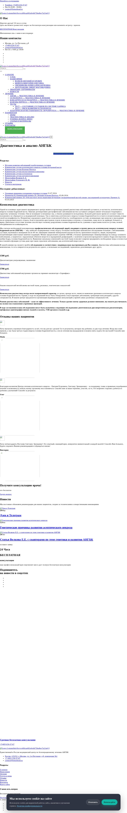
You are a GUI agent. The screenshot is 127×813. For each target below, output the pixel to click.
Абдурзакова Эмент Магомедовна (32, 87)
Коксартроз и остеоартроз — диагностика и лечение (37, 100)
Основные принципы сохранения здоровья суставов (26, 193)
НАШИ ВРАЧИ (16, 79)
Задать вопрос (6, 494)
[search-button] (24, 140)
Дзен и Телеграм (10, 515)
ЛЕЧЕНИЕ (9, 94)
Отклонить (93, 802)
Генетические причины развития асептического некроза (36, 527)
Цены (12, 115)
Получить (4, 798)
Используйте (109, 802)
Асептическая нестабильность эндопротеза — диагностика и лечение (47, 111)
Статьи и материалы (20, 121)
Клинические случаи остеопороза (18, 174)
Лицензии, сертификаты (22, 89)
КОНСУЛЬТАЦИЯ (14, 129)
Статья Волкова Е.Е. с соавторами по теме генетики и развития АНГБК (46, 539)
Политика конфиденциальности (29, 806)
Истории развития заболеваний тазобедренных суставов (28, 165)
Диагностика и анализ (22, 117)
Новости (8, 182)
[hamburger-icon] (1, 71)
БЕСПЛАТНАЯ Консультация (12, 29)
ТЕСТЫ (13, 104)
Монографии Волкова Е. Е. (16, 178)
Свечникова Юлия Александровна (32, 85)
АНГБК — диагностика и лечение (27, 96)
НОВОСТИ (14, 92)
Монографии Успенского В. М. (17, 180)
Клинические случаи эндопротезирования (22, 176)
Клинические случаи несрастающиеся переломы (24, 172)
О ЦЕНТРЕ (9, 75)
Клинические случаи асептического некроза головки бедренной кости (33, 167)
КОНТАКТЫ (10, 125)
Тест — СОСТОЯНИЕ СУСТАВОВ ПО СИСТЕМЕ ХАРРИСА (40, 106)
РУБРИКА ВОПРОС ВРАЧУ (21, 119)
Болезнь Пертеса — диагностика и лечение (32, 102)
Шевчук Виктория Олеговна (29, 83)
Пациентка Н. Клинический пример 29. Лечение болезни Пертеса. (32, 195)
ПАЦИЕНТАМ (11, 113)
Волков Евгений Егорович (28, 81)
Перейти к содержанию (9, 1)
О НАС (13, 77)
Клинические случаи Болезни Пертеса (20, 169)
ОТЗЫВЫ (9, 123)
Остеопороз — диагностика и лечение (30, 98)
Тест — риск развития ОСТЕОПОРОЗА (33, 108)
